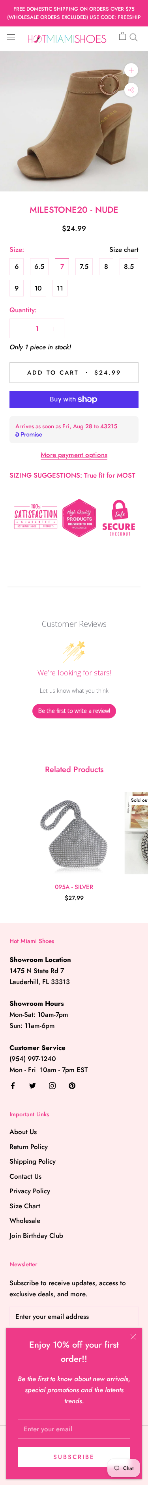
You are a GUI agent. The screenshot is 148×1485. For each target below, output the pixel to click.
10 (38, 288)
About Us (23, 1131)
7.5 (84, 266)
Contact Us (25, 1176)
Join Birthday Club (36, 1235)
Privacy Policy (29, 1191)
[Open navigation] (11, 36)
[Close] (133, 1337)
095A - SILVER (74, 887)
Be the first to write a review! (74, 710)
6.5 (39, 266)
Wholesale (24, 1220)
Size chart (124, 249)
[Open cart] (122, 36)
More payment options (74, 454)
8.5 (129, 266)
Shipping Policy (32, 1161)
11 (60, 288)
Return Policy (28, 1146)
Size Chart (24, 1206)
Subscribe (74, 1457)
